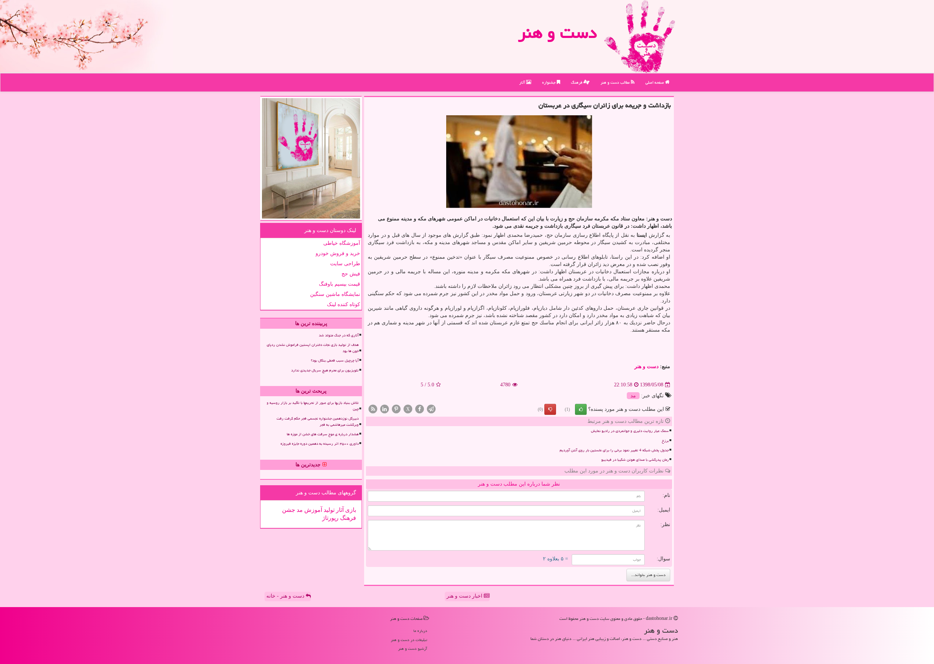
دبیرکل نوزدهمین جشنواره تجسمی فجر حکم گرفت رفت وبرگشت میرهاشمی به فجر (318, 421)
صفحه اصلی (655, 82)
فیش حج (350, 274)
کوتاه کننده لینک (343, 304)
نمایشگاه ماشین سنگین (335, 294)
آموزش (312, 510)
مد (633, 395)
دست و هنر (557, 32)
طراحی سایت (345, 263)
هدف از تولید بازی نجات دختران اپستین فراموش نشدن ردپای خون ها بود (313, 348)
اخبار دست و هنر (465, 596)
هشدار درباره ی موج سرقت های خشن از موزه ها (323, 434)
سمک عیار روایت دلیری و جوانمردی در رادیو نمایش (630, 431)
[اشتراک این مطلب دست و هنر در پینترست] (396, 409)
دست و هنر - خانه (286, 596)
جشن (288, 510)
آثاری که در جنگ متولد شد (339, 335)
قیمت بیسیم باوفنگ (339, 284)
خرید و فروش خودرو (338, 253)
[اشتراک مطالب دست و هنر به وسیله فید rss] (373, 409)
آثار (522, 82)
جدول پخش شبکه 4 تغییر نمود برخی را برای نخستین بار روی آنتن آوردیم (614, 450)
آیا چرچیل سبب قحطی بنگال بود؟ (335, 360)
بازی (350, 510)
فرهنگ (577, 82)
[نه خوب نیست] (550, 409)
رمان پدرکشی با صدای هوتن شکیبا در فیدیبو (635, 459)
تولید (328, 510)
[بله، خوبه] (581, 409)
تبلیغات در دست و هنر (409, 640)
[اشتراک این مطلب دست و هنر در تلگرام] (431, 409)
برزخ (665, 440)
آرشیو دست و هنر (412, 648)
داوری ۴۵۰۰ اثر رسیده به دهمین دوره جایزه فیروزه (320, 443)
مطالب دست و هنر (616, 82)
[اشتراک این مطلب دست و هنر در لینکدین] (384, 409)
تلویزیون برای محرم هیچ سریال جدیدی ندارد (325, 370)
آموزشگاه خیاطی (341, 243)
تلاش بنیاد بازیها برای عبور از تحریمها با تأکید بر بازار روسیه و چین (313, 406)
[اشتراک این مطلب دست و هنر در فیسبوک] (419, 409)
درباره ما (420, 630)
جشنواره (549, 82)
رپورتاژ (330, 518)
